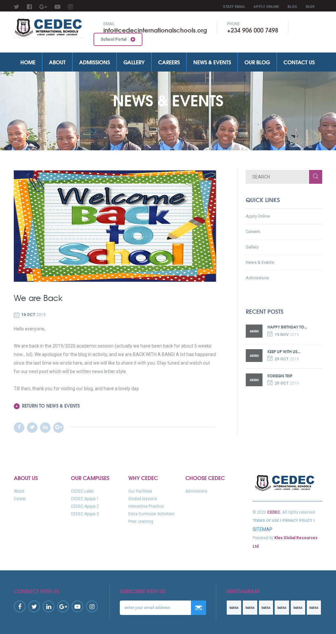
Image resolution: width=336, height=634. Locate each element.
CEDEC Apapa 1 (85, 499)
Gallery (134, 62)
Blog (292, 7)
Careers (169, 62)
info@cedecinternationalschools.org (155, 29)
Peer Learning (140, 521)
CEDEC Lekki (82, 491)
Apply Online (266, 7)
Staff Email (234, 7)
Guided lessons (142, 499)
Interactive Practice (146, 506)
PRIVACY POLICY (297, 520)
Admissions (94, 62)
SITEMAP (262, 529)
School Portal (114, 39)
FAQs (310, 7)
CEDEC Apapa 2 (85, 506)
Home (27, 62)
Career (20, 499)
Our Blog (257, 62)
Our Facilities (140, 491)
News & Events (212, 62)
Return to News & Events (51, 405)
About (57, 62)
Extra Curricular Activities (151, 514)
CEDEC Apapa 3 (85, 514)
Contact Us (299, 62)
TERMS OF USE (266, 520)
